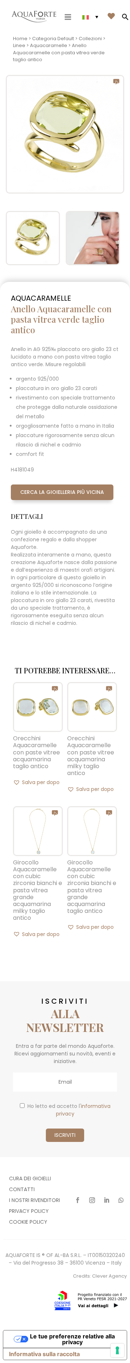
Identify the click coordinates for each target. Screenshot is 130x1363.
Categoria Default (53, 38)
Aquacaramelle (48, 45)
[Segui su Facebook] (77, 1200)
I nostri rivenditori (34, 1201)
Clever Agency (109, 1276)
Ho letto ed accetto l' (68, 1109)
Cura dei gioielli (30, 1179)
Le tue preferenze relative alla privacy (72, 1339)
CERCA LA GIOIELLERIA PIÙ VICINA (62, 492)
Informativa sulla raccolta (44, 1354)
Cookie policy (28, 1222)
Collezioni (90, 38)
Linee (19, 45)
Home (20, 38)
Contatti (22, 1190)
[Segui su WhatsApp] (121, 1200)
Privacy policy (29, 1212)
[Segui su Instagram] (92, 1200)
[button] (36, 782)
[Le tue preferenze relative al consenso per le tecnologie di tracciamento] (117, 1350)
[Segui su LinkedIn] (106, 1200)
